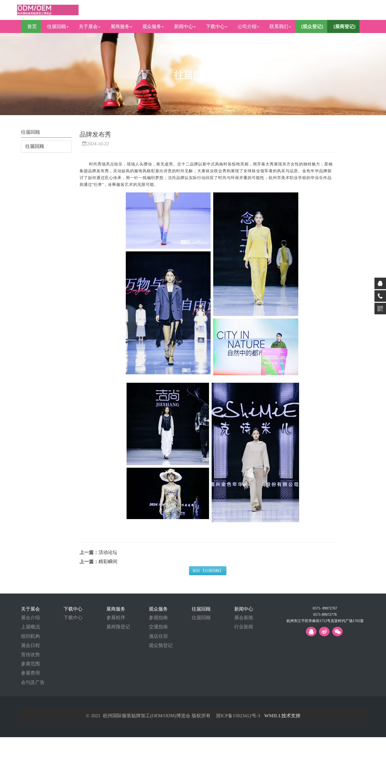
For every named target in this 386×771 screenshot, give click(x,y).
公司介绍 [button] (247, 26)
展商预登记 (118, 626)
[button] (311, 26)
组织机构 (30, 636)
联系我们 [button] (278, 26)
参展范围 (30, 663)
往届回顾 (34, 146)
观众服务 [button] (151, 26)
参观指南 (158, 617)
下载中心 (73, 617)
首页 (32, 26)
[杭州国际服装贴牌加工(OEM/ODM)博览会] (48, 9)
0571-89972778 (325, 615)
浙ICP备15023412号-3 (238, 715)
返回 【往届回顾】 (207, 571)
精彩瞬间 (107, 561)
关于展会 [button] (88, 26)
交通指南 (158, 626)
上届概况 (30, 626)
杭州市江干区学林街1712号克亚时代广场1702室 (325, 621)
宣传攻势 (30, 654)
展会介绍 (30, 617)
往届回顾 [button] (56, 26)
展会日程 (30, 645)
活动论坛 (107, 552)
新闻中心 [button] (183, 26)
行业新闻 (243, 626)
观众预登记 (161, 645)
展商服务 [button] (120, 26)
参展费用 (30, 673)
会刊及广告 (33, 682)
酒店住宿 (158, 636)
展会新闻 (243, 617)
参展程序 (115, 617)
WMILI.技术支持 (282, 715)
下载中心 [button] (215, 26)
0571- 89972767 (325, 608)
